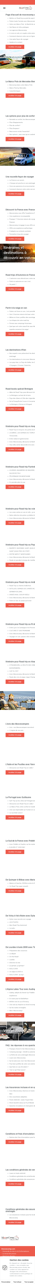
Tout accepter (29, 1282)
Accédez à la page (14, 47)
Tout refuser (17, 1282)
